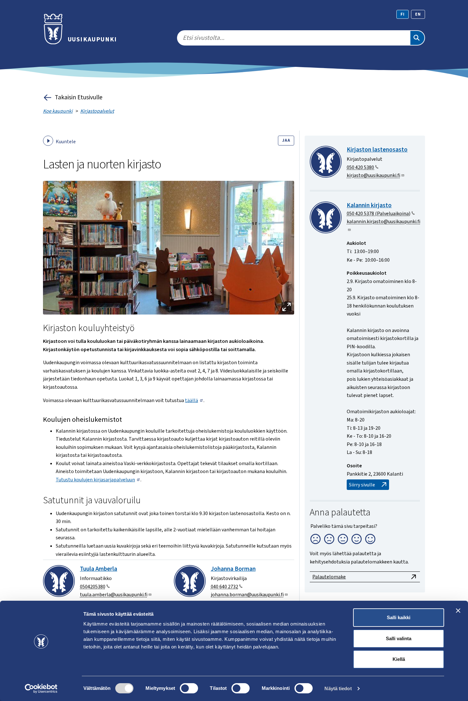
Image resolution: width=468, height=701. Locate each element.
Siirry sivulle (362, 484)
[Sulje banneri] (458, 610)
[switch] (189, 688)
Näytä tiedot (337, 688)
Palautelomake (329, 576)
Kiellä (399, 659)
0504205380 (92, 586)
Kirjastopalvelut (97, 111)
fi (403, 14)
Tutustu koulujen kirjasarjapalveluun (95, 479)
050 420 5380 (360, 167)
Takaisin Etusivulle (79, 97)
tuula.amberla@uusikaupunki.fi (113, 594)
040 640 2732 (224, 586)
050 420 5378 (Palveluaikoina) (378, 213)
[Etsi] (417, 38)
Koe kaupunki (58, 111)
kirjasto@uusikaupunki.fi (373, 175)
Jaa (286, 140)
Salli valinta (398, 638)
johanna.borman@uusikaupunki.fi (247, 594)
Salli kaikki (398, 617)
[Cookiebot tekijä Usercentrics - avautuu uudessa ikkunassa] (41, 688)
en (418, 14)
